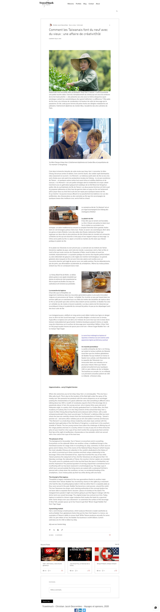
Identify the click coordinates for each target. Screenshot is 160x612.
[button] (117, 11)
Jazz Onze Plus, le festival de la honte (80, 564)
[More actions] (110, 25)
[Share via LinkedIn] (58, 530)
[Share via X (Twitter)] (54, 530)
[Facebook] (76, 610)
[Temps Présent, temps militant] (107, 554)
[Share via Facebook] (50, 530)
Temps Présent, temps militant (106, 564)
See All (117, 544)
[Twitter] (84, 610)
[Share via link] (62, 530)
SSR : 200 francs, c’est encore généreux (52, 564)
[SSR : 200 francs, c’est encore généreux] (53, 554)
